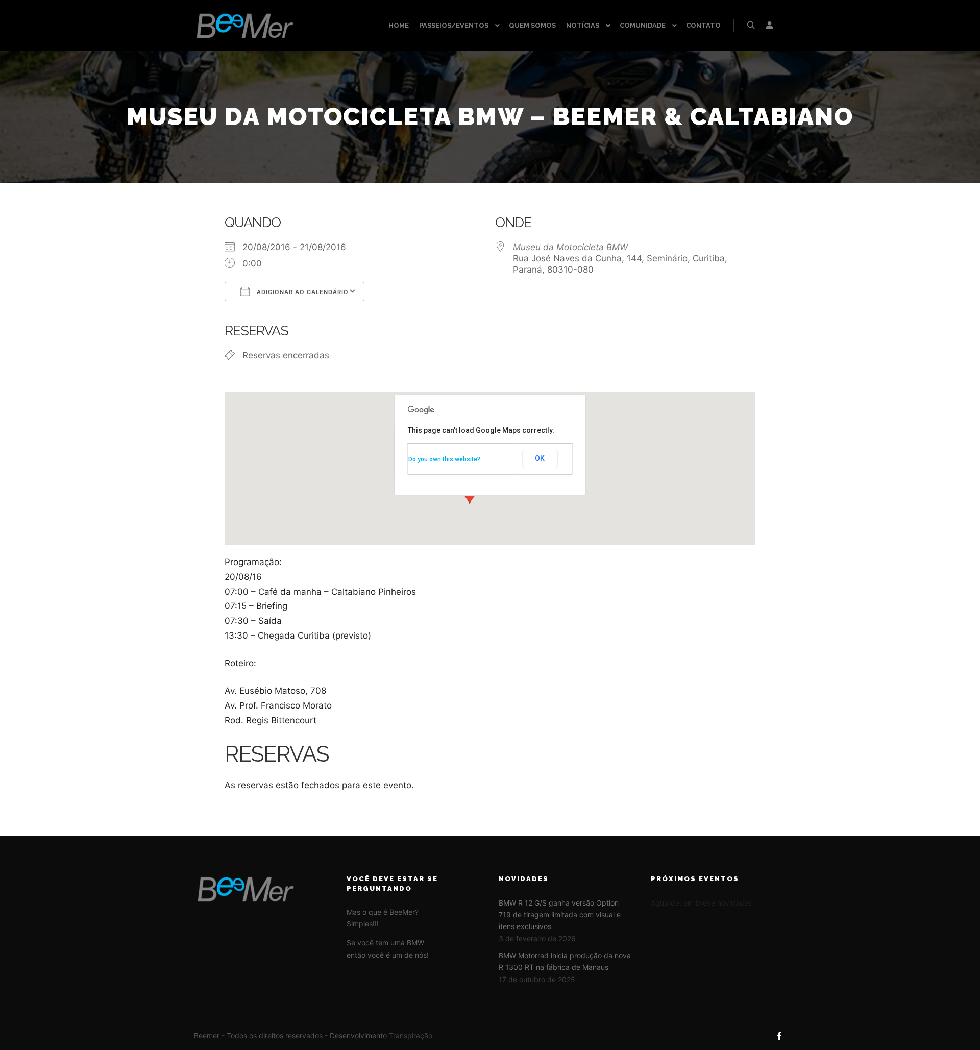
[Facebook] (779, 1035)
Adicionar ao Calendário (302, 292)
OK (540, 458)
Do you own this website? (444, 459)
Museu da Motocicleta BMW (570, 247)
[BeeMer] (245, 25)
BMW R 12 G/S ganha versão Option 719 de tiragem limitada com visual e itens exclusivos (560, 914)
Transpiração (410, 1035)
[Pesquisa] (751, 25)
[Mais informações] (769, 25)
